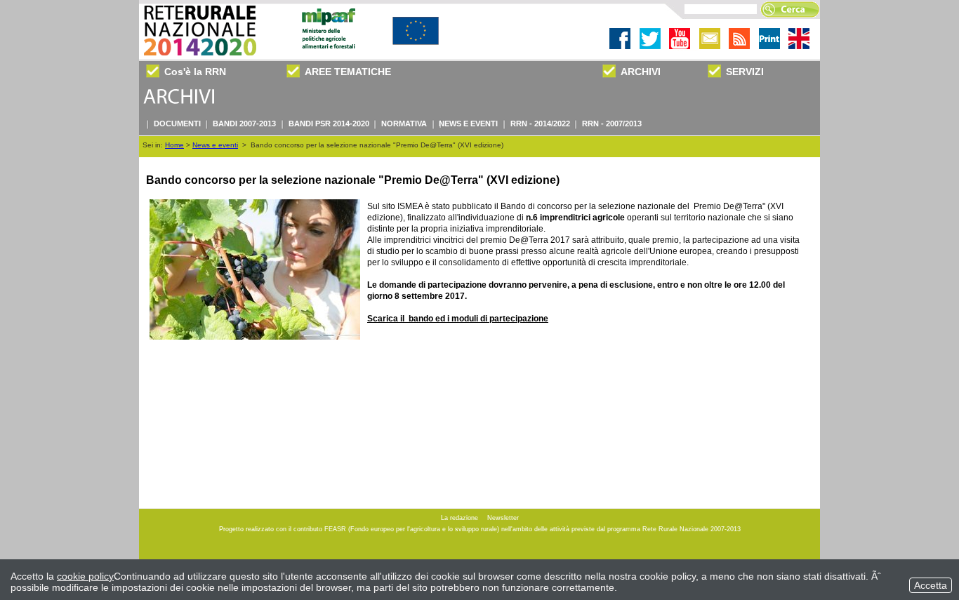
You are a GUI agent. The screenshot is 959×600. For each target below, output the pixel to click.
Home (174, 145)
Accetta (930, 585)
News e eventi (215, 145)
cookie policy (85, 576)
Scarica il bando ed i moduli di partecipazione (457, 319)
